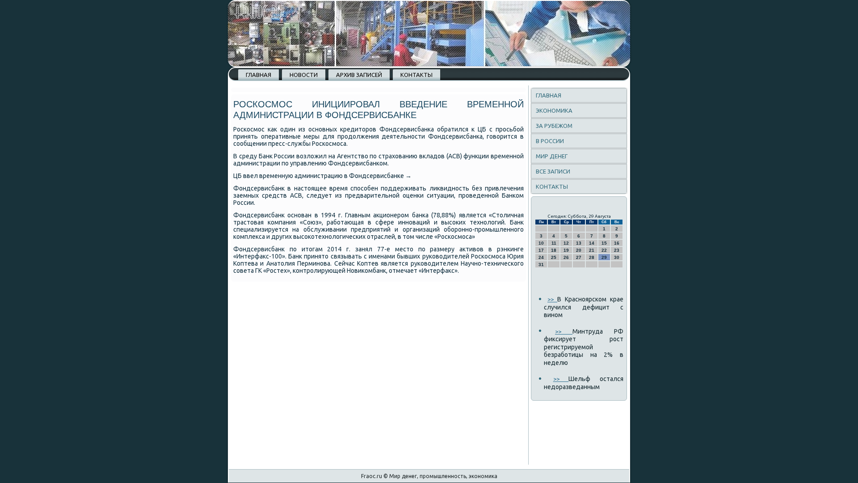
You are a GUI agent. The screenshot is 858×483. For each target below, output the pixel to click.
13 (578, 243)
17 (541, 250)
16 (616, 243)
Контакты (416, 75)
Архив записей (359, 75)
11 (553, 243)
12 (566, 243)
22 (604, 250)
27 (578, 257)
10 (541, 243)
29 (604, 257)
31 (541, 264)
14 (591, 243)
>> (552, 299)
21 (591, 250)
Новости (304, 75)
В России (550, 141)
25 (553, 257)
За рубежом (554, 126)
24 (541, 257)
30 (616, 257)
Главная (258, 75)
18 (553, 250)
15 (604, 243)
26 (566, 257)
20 (578, 250)
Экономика (554, 110)
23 (616, 250)
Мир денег (552, 156)
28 (591, 257)
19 (566, 250)
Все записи (553, 171)
